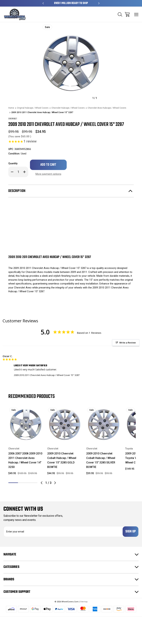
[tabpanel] (25, 442)
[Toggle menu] (136, 14)
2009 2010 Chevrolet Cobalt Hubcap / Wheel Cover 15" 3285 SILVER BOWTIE (100, 460)
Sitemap (84, 602)
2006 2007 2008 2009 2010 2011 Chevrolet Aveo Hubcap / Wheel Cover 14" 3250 (25, 460)
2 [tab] (23, 482)
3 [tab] (32, 482)
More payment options (48, 174)
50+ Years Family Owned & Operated (71, 3)
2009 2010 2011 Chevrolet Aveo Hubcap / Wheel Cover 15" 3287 (46, 375)
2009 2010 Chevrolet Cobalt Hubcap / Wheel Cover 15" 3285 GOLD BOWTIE (61, 460)
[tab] (23, 482)
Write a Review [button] (127, 342)
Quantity (12, 163)
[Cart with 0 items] (127, 14)
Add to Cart (26, 437)
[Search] (120, 14)
